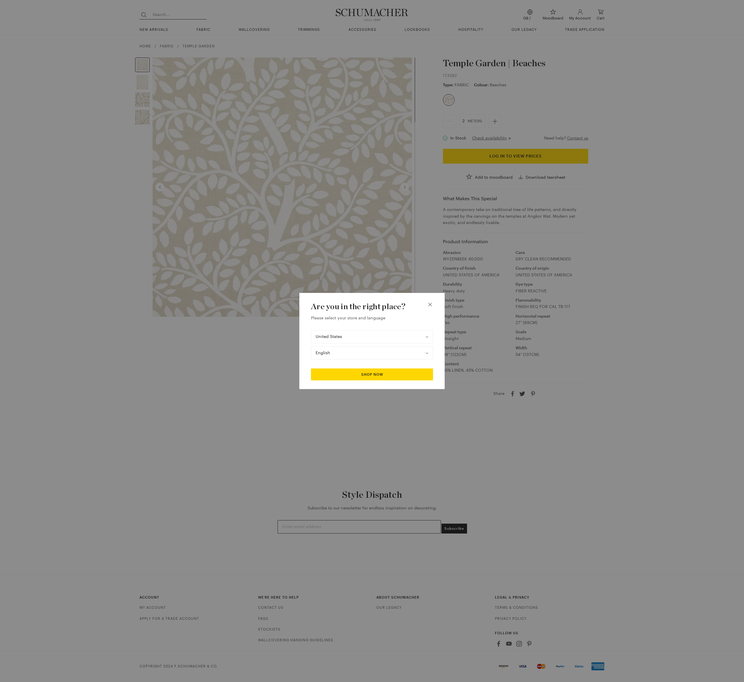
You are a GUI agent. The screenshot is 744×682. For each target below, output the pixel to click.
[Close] (430, 304)
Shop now (372, 374)
